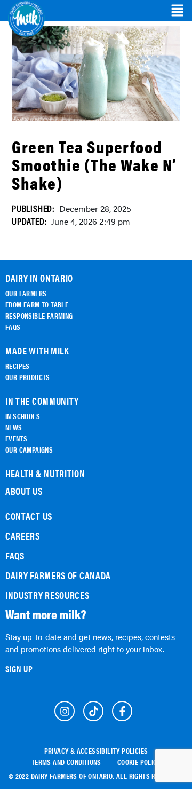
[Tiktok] (93, 711)
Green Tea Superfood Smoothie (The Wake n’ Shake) (94, 164)
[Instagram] (64, 711)
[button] (177, 11)
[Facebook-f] (122, 711)
